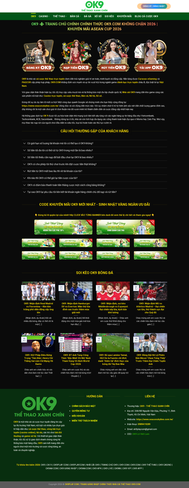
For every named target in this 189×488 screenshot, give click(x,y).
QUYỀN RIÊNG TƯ (81, 411)
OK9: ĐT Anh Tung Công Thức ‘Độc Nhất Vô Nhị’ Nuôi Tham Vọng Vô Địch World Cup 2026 (75, 359)
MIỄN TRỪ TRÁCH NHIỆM (84, 420)
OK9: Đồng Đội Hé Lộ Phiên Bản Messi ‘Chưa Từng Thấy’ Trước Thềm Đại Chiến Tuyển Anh (150, 359)
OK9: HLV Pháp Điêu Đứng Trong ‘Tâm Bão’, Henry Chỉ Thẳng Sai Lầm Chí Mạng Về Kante (38, 359)
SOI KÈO (109, 16)
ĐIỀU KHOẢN (78, 416)
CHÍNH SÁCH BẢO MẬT (84, 406)
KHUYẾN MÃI (124, 16)
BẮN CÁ (74, 16)
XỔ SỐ (98, 16)
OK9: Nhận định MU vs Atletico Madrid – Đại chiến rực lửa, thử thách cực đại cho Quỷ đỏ (150, 308)
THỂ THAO (59, 16)
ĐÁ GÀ (87, 16)
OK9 (33, 16)
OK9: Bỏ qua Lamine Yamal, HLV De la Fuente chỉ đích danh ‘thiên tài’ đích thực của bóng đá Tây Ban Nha (113, 359)
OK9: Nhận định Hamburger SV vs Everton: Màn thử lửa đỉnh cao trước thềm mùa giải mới (76, 308)
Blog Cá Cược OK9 (146, 16)
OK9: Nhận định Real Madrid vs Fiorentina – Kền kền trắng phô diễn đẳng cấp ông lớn (38, 308)
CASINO (43, 16)
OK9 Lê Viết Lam (140, 434)
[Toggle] (24, 144)
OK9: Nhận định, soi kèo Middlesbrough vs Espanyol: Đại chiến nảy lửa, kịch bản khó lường (113, 308)
